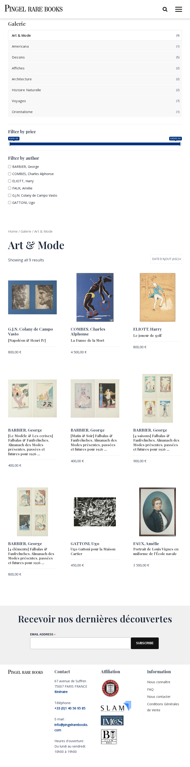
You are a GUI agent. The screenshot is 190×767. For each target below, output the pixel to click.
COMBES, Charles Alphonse (33, 174)
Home (13, 231)
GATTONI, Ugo (23, 202)
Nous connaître (158, 682)
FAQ (150, 689)
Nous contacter (159, 696)
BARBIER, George (25, 166)
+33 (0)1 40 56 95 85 (70, 708)
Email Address (43, 635)
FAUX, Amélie (22, 188)
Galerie (26, 231)
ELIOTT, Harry (23, 181)
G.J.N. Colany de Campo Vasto (34, 195)
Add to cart (17, 359)
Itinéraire (61, 691)
